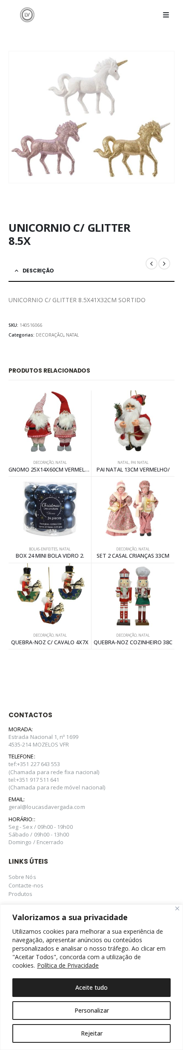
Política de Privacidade (68, 965)
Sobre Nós (22, 877)
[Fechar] (177, 908)
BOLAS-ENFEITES (43, 549)
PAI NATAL (140, 462)
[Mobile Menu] (165, 15)
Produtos (21, 894)
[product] (50, 422)
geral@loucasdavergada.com (47, 807)
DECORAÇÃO (49, 335)
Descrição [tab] (38, 270)
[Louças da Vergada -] (27, 14)
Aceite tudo (91, 987)
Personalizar (91, 1010)
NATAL (72, 335)
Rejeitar (92, 1033)
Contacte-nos (26, 885)
